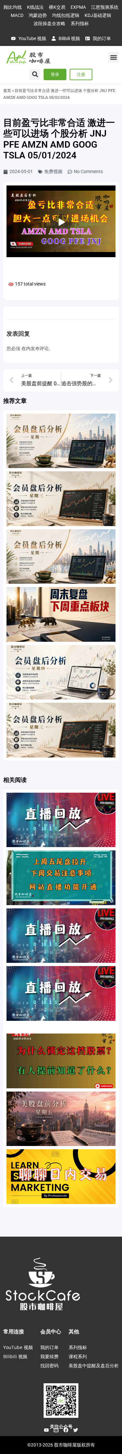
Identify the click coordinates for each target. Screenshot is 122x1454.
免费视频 (53, 171)
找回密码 (49, 1365)
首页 (7, 90)
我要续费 (49, 1356)
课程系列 (78, 1356)
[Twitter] (76, 1430)
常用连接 (13, 1331)
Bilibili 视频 (15, 1356)
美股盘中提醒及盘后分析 (94, 1365)
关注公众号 (61, 1426)
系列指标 (78, 1347)
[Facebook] (66, 1430)
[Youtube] (46, 1430)
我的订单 (49, 1347)
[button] (113, 57)
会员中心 (50, 1331)
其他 (74, 1331)
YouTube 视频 (18, 1347)
